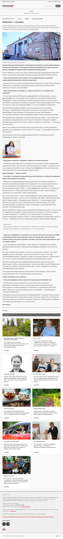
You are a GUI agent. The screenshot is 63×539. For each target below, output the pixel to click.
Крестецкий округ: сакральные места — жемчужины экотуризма (15, 339)
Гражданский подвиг (9, 374)
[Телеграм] (8, 524)
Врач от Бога (37, 338)
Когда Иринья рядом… (40, 441)
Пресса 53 (13, 511)
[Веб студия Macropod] (31, 529)
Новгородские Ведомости (54, 1)
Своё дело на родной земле (11, 441)
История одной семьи (40, 374)
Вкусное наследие (9, 408)
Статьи (19, 18)
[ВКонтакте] (4, 524)
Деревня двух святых (39, 408)
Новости (31, 11)
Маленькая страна (9, 476)
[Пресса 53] (15, 6)
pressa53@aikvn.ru (25, 506)
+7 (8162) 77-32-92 (19, 505)
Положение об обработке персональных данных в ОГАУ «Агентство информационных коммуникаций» (28, 516)
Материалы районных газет (31, 13)
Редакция (58, 536)
